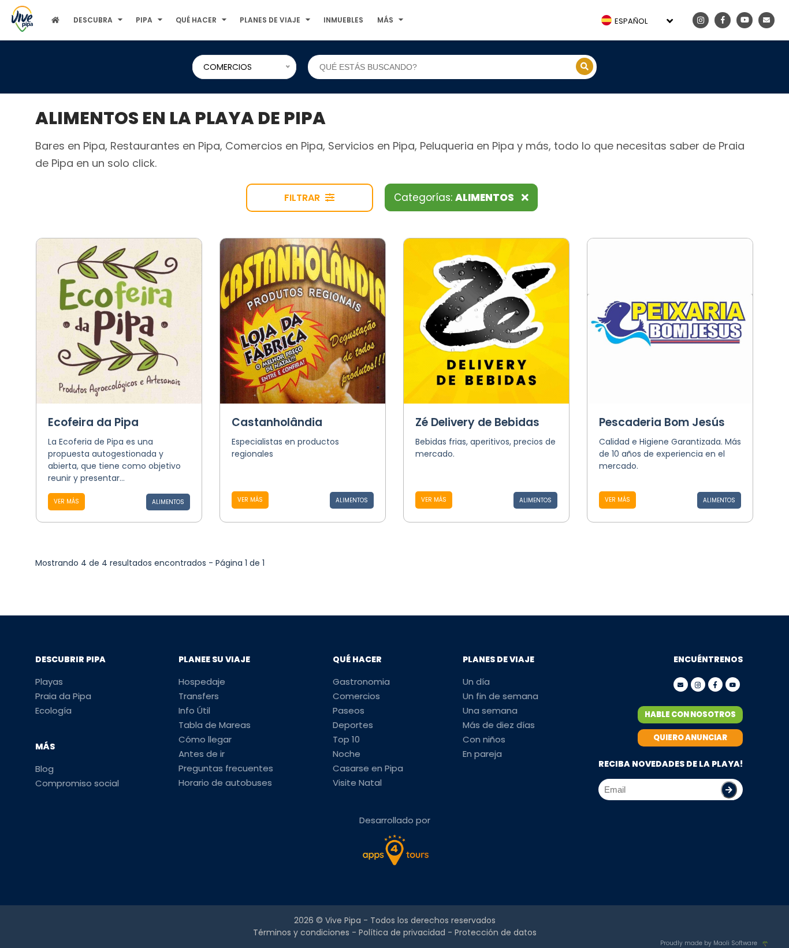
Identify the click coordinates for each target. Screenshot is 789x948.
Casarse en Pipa (368, 768)
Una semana (490, 710)
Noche (346, 754)
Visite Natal (357, 783)
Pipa (144, 20)
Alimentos (168, 502)
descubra (93, 20)
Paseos (348, 710)
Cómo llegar (205, 739)
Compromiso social (77, 783)
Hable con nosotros (690, 714)
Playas (49, 681)
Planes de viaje (270, 20)
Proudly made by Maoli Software (708, 943)
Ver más (66, 501)
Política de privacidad (402, 932)
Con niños (484, 739)
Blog (44, 769)
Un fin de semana (500, 696)
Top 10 (346, 739)
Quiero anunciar (690, 737)
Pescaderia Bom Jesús (662, 422)
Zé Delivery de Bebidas (477, 422)
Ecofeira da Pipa (93, 422)
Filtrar (303, 197)
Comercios (356, 696)
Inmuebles (343, 20)
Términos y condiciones (301, 932)
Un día (476, 681)
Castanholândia (277, 422)
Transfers (198, 696)
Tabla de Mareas (214, 725)
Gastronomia (361, 681)
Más (385, 20)
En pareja (482, 754)
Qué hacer (196, 20)
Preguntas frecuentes (225, 768)
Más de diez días (499, 725)
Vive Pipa (343, 920)
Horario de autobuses (225, 783)
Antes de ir (201, 754)
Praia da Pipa (63, 696)
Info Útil (194, 710)
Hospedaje (201, 681)
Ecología (53, 710)
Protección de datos (496, 932)
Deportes (353, 725)
